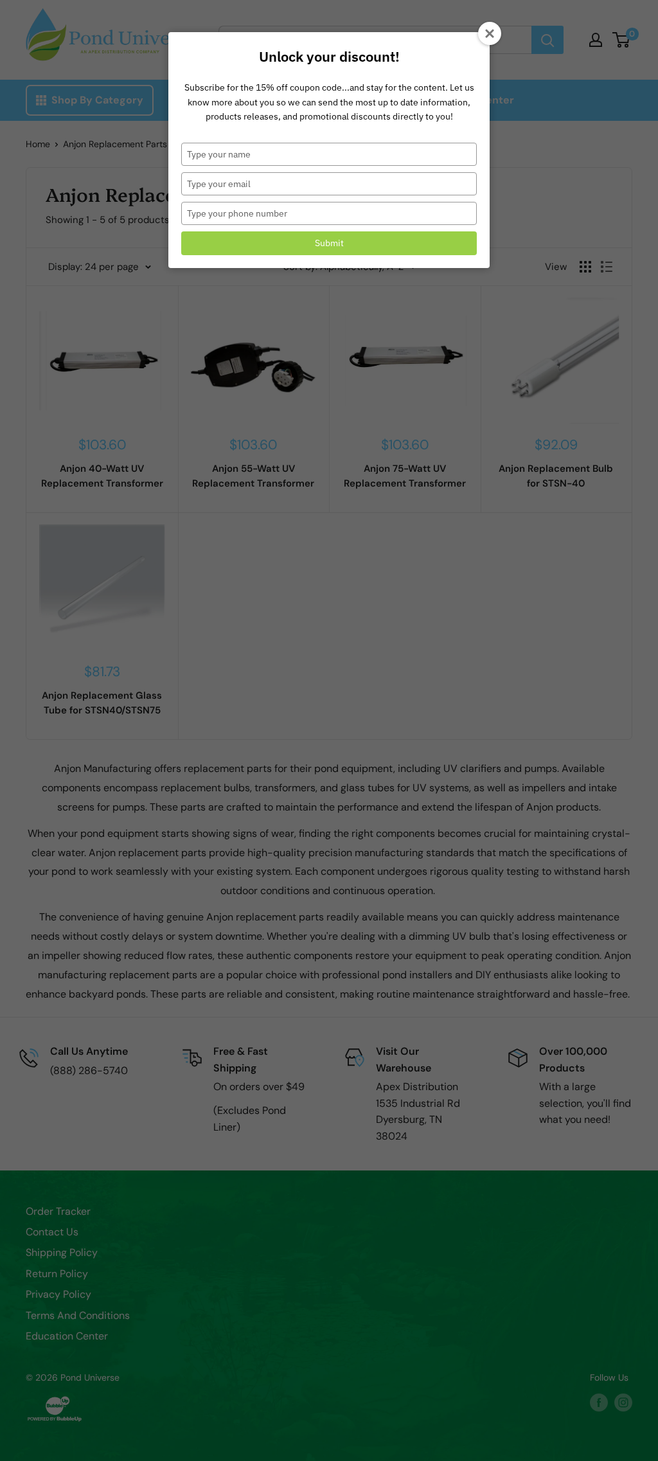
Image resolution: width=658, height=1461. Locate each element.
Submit (329, 243)
